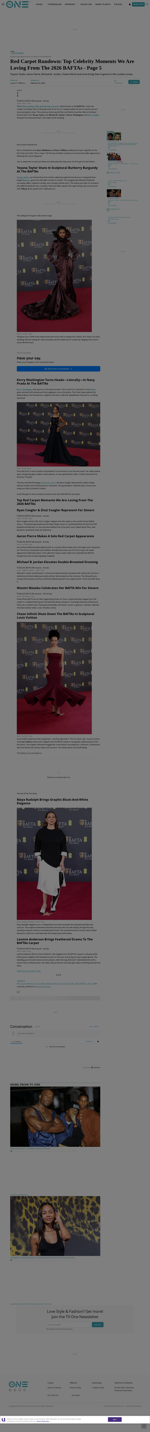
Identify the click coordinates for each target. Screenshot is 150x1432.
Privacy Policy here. (43, 1421)
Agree (115, 1419)
